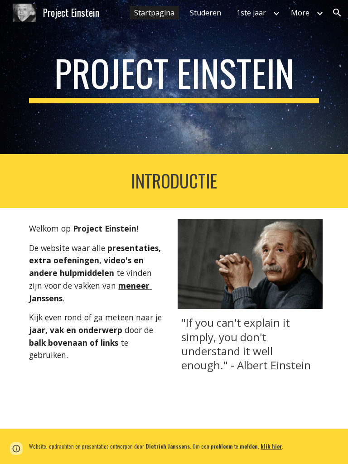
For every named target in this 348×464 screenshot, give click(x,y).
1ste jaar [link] (251, 13)
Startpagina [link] (154, 13)
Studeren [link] (205, 13)
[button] (337, 13)
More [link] (300, 13)
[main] (173, 77)
